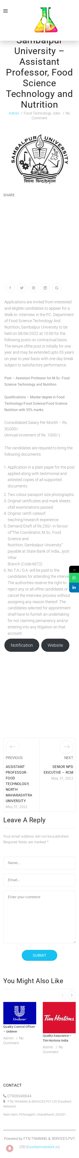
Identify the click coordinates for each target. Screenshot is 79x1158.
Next (68, 758)
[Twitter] (22, 287)
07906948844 (19, 1096)
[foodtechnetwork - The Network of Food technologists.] (45, 20)
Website (55, 645)
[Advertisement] (39, 241)
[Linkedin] (74, 587)
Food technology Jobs (42, 113)
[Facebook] (10, 287)
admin (14, 113)
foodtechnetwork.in (42, 1147)
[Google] (56, 287)
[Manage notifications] (9, 1148)
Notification (22, 645)
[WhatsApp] (74, 578)
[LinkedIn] (45, 287)
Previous (14, 758)
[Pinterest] (33, 287)
